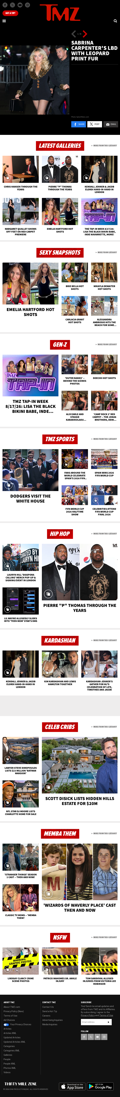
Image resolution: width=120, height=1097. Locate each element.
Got (10, 13)
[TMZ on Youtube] (20, 4)
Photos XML (10, 1068)
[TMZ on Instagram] (27, 4)
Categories (9, 1046)
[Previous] (73, 34)
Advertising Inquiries (52, 1020)
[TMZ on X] (12, 4)
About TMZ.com (12, 1007)
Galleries (8, 1055)
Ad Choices (9, 1020)
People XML (9, 1063)
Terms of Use (10, 1015)
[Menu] (4, 21)
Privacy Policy (88, 1015)
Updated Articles (12, 1037)
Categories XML (12, 1050)
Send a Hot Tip (49, 1011)
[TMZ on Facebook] (5, 4)
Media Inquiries (49, 1024)
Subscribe (108, 1022)
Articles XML (10, 1033)
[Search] (115, 21)
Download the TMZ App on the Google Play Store (100, 1086)
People (7, 1059)
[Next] (84, 34)
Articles (7, 1029)
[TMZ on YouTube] (97, 1037)
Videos (7, 1072)
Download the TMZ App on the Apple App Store (72, 1086)
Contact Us (48, 1007)
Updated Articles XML (14, 1042)
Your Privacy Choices (20, 1024)
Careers (46, 1015)
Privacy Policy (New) (14, 1011)
